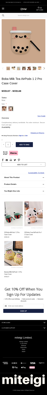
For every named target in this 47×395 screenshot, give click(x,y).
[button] (23, 177)
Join (26, 135)
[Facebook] (3, 160)
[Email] (7, 160)
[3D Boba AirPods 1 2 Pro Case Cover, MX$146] (13, 213)
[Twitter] (15, 160)
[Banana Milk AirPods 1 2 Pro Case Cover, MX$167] (13, 253)
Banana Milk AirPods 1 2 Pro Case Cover (13, 273)
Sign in (21, 135)
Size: (3, 104)
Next (44, 68)
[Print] (11, 160)
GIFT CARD (39, 10)
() (40, 8)
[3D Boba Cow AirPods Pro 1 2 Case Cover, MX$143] (33, 213)
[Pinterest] (19, 160)
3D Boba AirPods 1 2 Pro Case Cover (12, 233)
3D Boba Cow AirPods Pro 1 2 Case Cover (33, 233)
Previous (3, 68)
